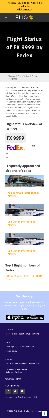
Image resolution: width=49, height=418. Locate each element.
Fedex (34, 76)
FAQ (35, 397)
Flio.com (11, 76)
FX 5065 (9, 276)
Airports (35, 334)
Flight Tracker (11, 334)
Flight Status (23, 76)
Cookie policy (11, 351)
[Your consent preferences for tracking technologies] (44, 413)
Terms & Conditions (28, 346)
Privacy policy (11, 346)
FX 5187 (26, 276)
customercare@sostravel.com (18, 397)
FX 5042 (18, 276)
